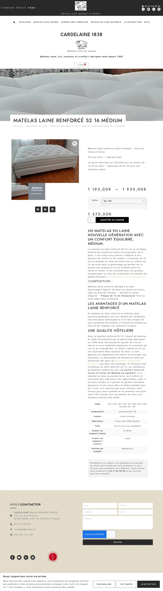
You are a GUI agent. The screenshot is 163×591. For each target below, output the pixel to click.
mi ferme (127, 430)
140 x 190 (122, 404)
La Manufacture (133, 22)
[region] (81, 582)
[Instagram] (153, 9)
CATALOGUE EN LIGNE (36, 126)
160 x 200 (131, 404)
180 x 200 (142, 404)
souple (127, 438)
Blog (147, 22)
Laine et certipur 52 (127, 411)
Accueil (18, 126)
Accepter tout (148, 584)
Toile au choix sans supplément (127, 426)
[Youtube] (148, 9)
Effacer (104, 205)
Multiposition (127, 448)
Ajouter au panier (112, 219)
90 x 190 (131, 406)
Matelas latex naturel (46, 22)
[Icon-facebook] (143, 9)
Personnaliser (104, 584)
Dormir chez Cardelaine (74, 22)
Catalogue (25, 22)
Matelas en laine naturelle (106, 22)
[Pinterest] (158, 9)
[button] (74, 143)
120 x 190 (112, 404)
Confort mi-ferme (127, 416)
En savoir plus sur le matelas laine (127, 276)
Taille (95, 200)
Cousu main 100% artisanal (127, 421)
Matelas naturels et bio (65, 126)
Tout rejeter (126, 584)
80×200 (122, 406)
